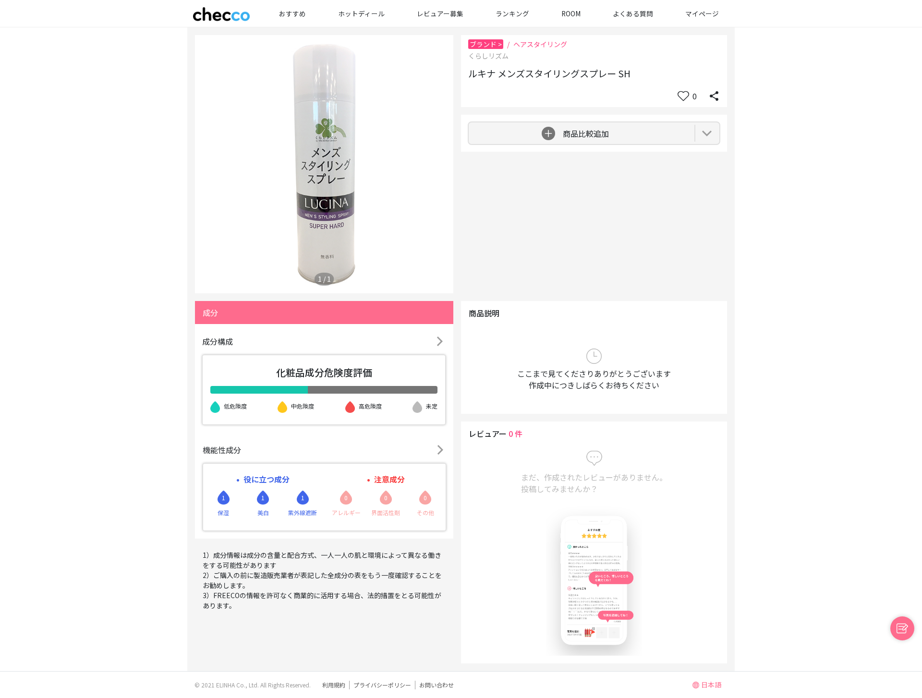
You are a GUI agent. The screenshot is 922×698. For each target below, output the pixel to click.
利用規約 (333, 685)
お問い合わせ (436, 685)
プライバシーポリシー (382, 685)
